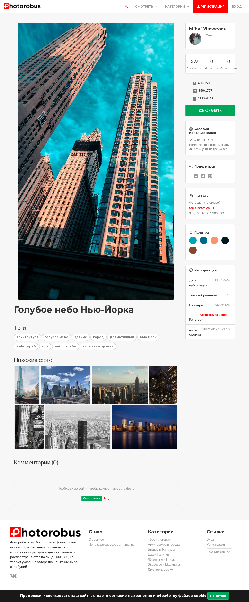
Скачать (213, 110)
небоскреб (26, 346)
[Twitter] (203, 176)
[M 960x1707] (187, 91)
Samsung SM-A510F (202, 207)
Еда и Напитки (158, 554)
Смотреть (144, 6)
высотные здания (98, 346)
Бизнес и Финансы (161, 549)
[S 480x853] (187, 83)
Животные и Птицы (161, 559)
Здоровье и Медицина (164, 564)
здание (80, 337)
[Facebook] (196, 176)
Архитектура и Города (164, 544)
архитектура (27, 337)
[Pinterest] (210, 176)
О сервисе (96, 539)
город (98, 337)
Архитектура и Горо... (215, 314)
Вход (237, 6)
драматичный (122, 337)
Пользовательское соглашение (111, 544)
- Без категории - (160, 539)
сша (45, 346)
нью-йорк (148, 337)
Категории (175, 6)
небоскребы (66, 346)
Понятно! (218, 596)
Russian (219, 552)
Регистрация (212, 6)
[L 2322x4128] (187, 98)
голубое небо (56, 337)
